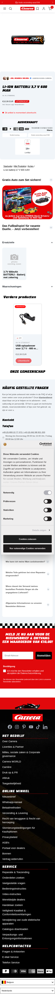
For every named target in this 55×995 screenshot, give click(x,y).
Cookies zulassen (27, 539)
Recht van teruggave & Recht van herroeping (21, 820)
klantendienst (45, 397)
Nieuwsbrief (9, 796)
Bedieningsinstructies (14, 888)
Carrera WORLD (11, 761)
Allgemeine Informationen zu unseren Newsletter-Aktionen (24, 604)
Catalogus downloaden (15, 929)
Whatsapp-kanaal (12, 802)
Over (9, 741)
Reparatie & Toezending (15, 872)
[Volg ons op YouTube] (31, 727)
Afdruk (6, 777)
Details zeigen (39, 530)
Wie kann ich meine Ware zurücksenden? (25, 561)
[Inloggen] (43, 8)
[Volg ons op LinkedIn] (45, 727)
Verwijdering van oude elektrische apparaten (21, 921)
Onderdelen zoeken (13, 877)
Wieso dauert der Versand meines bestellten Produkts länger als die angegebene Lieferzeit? (22, 589)
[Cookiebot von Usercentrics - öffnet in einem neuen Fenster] (39, 444)
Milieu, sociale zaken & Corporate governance (21, 754)
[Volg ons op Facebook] (10, 727)
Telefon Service (11, 962)
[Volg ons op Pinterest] (24, 727)
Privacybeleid (9, 837)
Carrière (6, 767)
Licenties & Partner (13, 746)
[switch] (48, 501)
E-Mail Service (10, 957)
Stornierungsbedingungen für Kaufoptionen (18, 829)
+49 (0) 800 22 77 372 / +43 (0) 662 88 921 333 (23, 432)
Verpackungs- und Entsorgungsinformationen (17, 936)
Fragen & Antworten (13, 951)
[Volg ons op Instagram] (17, 727)
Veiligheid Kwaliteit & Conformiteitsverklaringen (16, 912)
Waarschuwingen (11, 286)
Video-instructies (11, 894)
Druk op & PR (10, 772)
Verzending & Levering (15, 813)
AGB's (5, 842)
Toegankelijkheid (11, 783)
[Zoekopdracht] (10, 8)
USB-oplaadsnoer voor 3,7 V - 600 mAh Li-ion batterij (27, 347)
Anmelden (43, 655)
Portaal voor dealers (13, 848)
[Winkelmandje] (50, 8)
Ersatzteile (8, 242)
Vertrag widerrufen (12, 859)
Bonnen (6, 853)
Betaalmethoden (11, 807)
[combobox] (27, 982)
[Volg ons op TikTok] (38, 727)
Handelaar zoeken (12, 905)
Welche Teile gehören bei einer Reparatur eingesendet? (25, 573)
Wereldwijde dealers (13, 899)
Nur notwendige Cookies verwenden (27, 548)
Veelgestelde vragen (13, 883)
